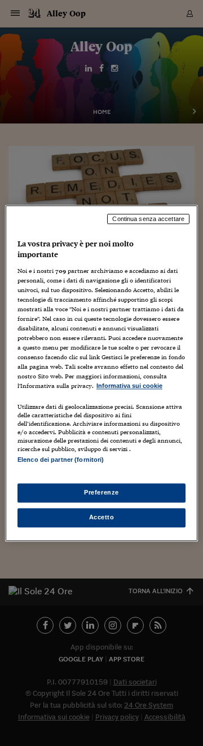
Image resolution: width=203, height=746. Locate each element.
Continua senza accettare (148, 218)
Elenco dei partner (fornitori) (60, 459)
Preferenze (101, 492)
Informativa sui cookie (129, 386)
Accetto (101, 517)
